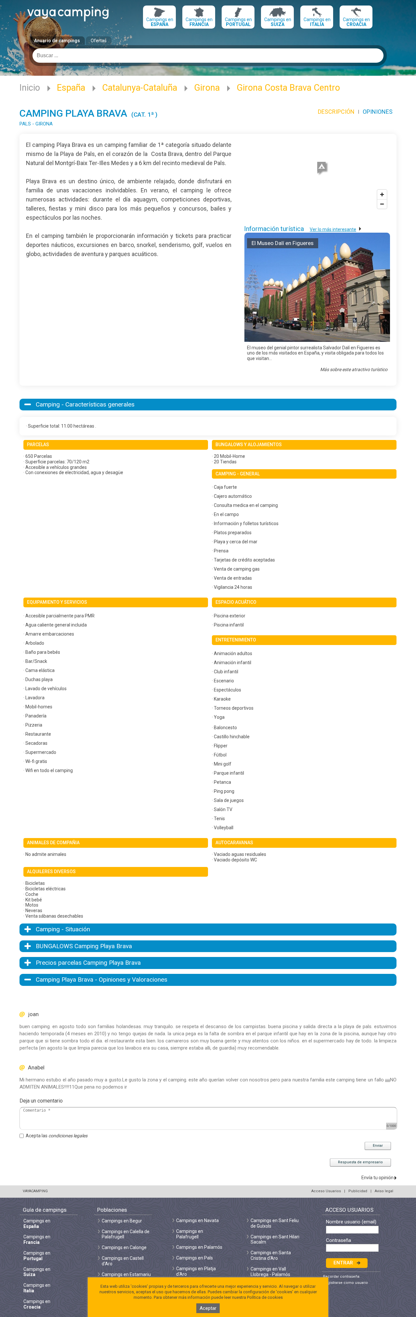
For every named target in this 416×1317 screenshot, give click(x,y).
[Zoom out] (382, 204)
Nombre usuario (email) (351, 1222)
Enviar (378, 1145)
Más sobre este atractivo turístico (353, 369)
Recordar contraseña (341, 1276)
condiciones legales (67, 1135)
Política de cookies (265, 1297)
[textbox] (208, 55)
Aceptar (208, 1308)
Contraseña (338, 1240)
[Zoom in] (382, 194)
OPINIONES (378, 111)
